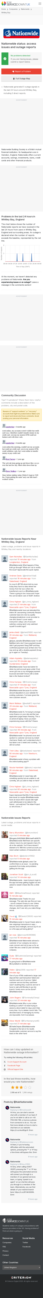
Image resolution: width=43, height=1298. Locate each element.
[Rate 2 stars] (17, 1087)
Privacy (5, 1251)
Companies (13, 9)
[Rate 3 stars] (21, 1087)
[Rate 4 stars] (26, 1087)
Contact (6, 1255)
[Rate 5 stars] (30, 1087)
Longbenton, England (18, 562)
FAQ (4, 1247)
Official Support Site (15, 1069)
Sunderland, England (18, 664)
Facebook (26, 1247)
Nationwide (25, 9)
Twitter (25, 1242)
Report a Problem (23, 71)
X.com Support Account (16, 1062)
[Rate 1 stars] (13, 1087)
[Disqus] (21, 452)
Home (3, 9)
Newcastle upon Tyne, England (23, 607)
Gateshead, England (18, 581)
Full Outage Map (23, 78)
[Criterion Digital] (21, 1278)
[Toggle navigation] (40, 3)
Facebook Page (13, 1065)
